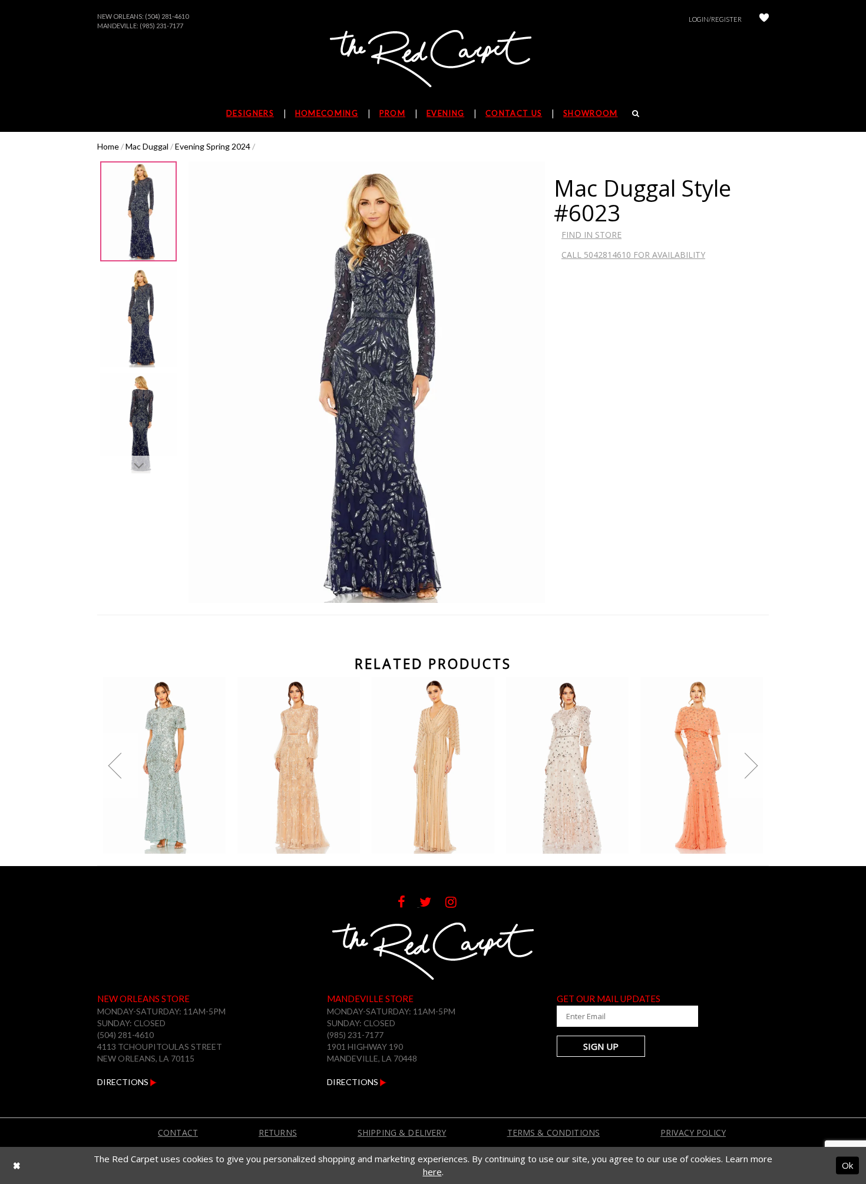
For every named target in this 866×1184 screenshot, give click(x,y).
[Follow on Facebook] (408, 903)
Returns (278, 1132)
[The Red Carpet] (433, 59)
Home (108, 146)
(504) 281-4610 (167, 16)
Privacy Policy (693, 1132)
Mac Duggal (146, 146)
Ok (847, 1165)
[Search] (636, 113)
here (432, 1172)
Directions (123, 1082)
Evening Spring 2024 (212, 146)
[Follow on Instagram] (456, 903)
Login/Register (715, 19)
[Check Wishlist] (764, 19)
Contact (178, 1132)
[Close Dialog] (17, 1165)
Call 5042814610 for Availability (633, 254)
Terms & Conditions (553, 1132)
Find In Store (591, 234)
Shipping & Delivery (402, 1132)
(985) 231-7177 (161, 25)
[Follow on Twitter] (432, 903)
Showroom (590, 113)
